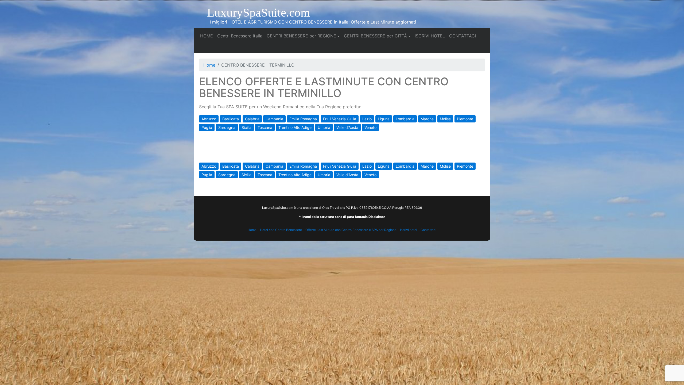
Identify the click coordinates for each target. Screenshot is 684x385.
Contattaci (428, 230)
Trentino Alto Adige (295, 127)
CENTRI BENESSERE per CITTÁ (375, 35)
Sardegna (226, 127)
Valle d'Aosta (347, 127)
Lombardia (405, 119)
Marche (427, 119)
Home (209, 65)
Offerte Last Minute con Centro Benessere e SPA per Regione (351, 230)
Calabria (252, 119)
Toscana (265, 127)
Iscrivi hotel (408, 230)
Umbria (324, 127)
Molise (445, 119)
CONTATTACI (463, 35)
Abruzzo (208, 119)
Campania (274, 119)
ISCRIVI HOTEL (431, 35)
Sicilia (246, 127)
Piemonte (465, 119)
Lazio (367, 119)
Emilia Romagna (303, 119)
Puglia (206, 127)
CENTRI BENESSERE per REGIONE (301, 35)
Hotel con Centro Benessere (281, 230)
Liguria (384, 119)
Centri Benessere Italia (241, 35)
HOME (207, 35)
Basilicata (230, 119)
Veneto (370, 127)
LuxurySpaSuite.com (258, 12)
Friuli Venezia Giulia (339, 119)
